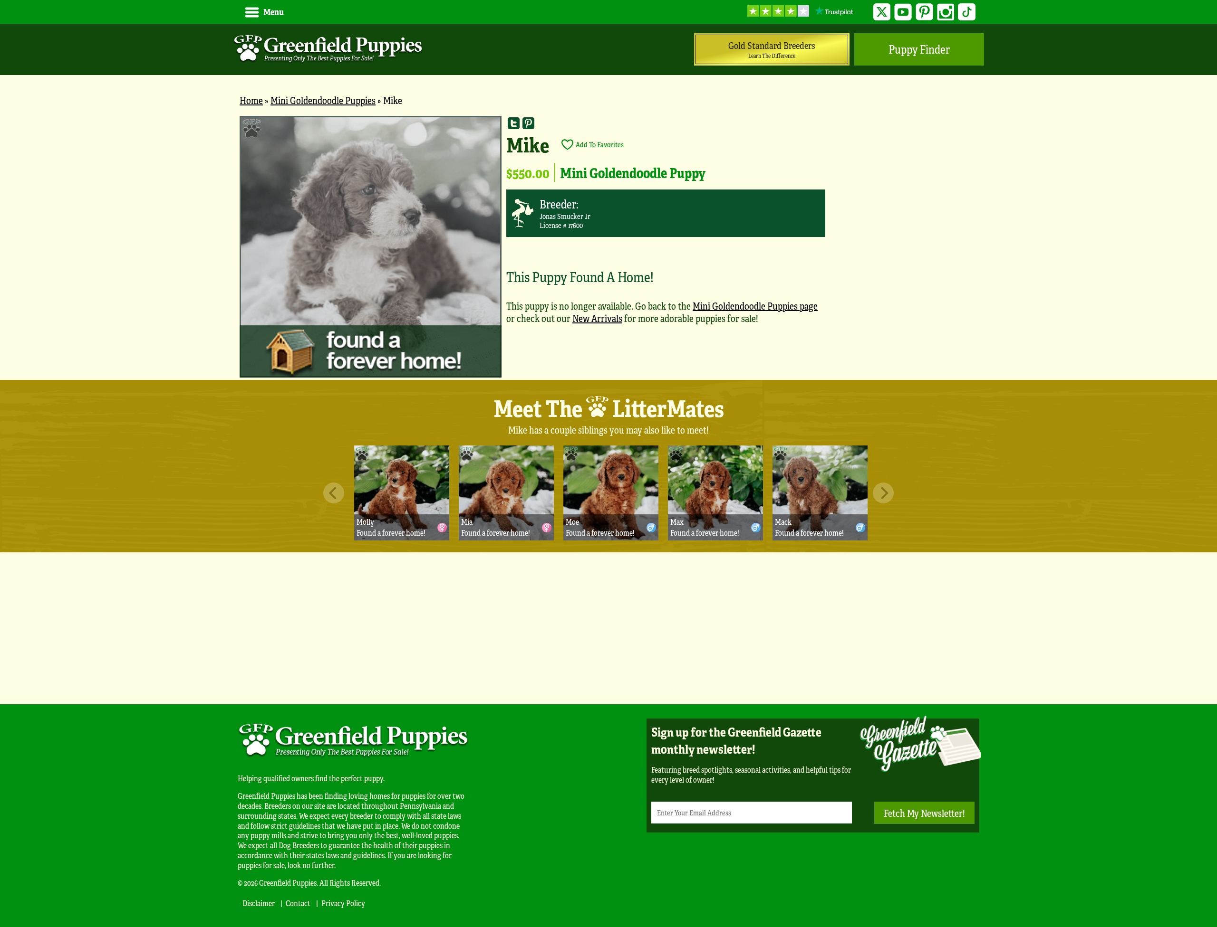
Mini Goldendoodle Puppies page (755, 305)
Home (251, 100)
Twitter (882, 12)
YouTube (903, 12)
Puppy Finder (919, 49)
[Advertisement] (608, 628)
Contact (298, 903)
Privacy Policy (343, 903)
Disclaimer (258, 903)
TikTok (967, 12)
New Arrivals (597, 318)
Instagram (946, 12)
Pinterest (924, 12)
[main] (608, 248)
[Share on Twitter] (513, 123)
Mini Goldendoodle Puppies (323, 100)
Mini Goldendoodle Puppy (632, 172)
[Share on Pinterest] (528, 123)
